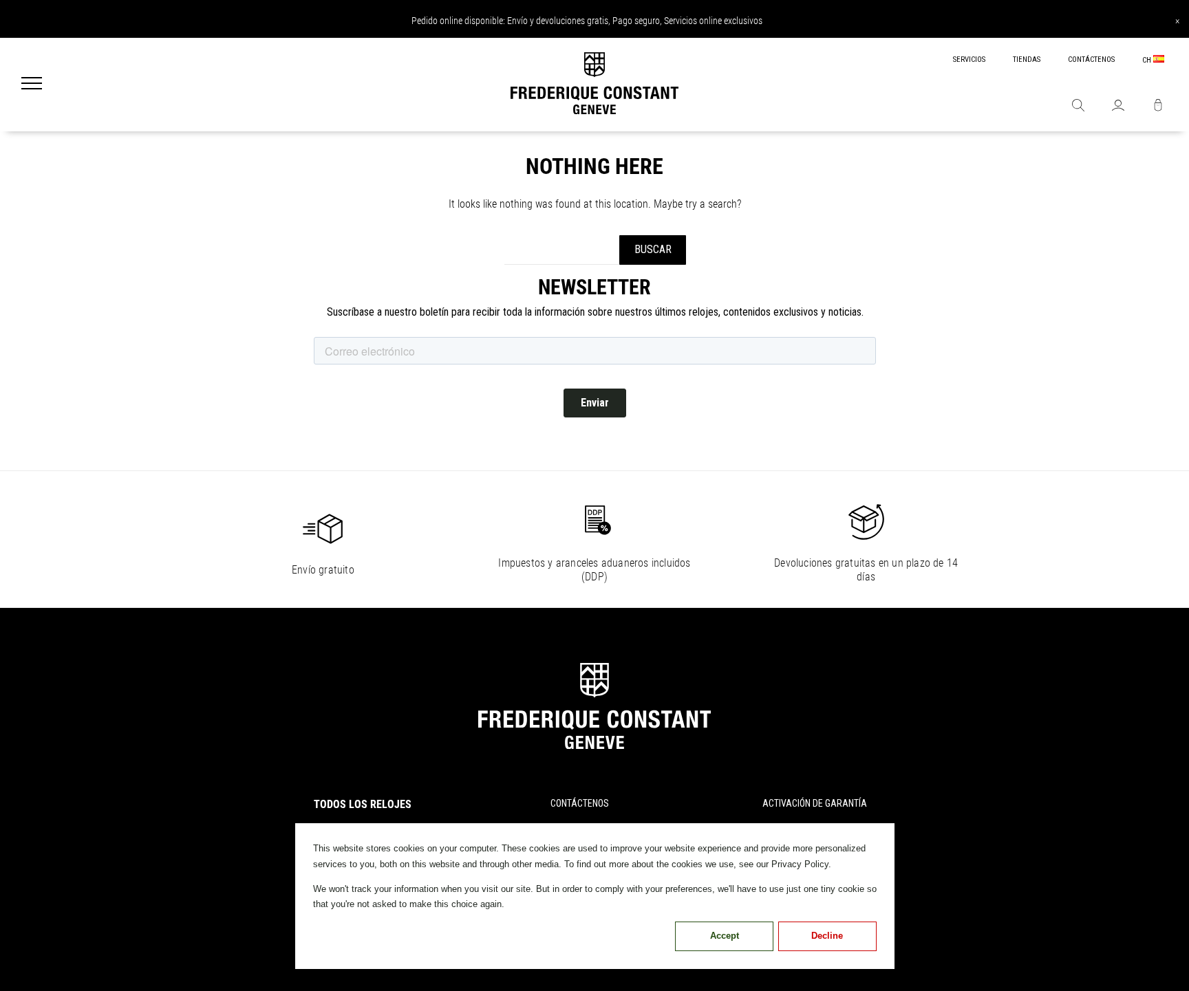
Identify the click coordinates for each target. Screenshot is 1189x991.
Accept (724, 935)
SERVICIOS (969, 59)
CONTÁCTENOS (1091, 59)
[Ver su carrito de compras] (1158, 106)
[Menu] (31, 84)
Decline (827, 935)
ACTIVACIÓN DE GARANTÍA (814, 803)
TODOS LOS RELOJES (362, 804)
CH (1147, 60)
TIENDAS (1026, 59)
